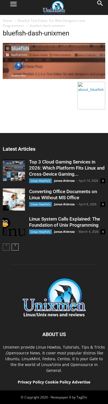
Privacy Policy (31, 382)
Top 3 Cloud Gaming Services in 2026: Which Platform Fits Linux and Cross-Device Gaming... (67, 168)
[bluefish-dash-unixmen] (54, 77)
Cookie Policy (58, 382)
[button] (100, 7)
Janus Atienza (64, 180)
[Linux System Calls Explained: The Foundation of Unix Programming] (14, 227)
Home (7, 20)
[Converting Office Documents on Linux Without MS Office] (14, 199)
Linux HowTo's (40, 181)
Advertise (81, 382)
